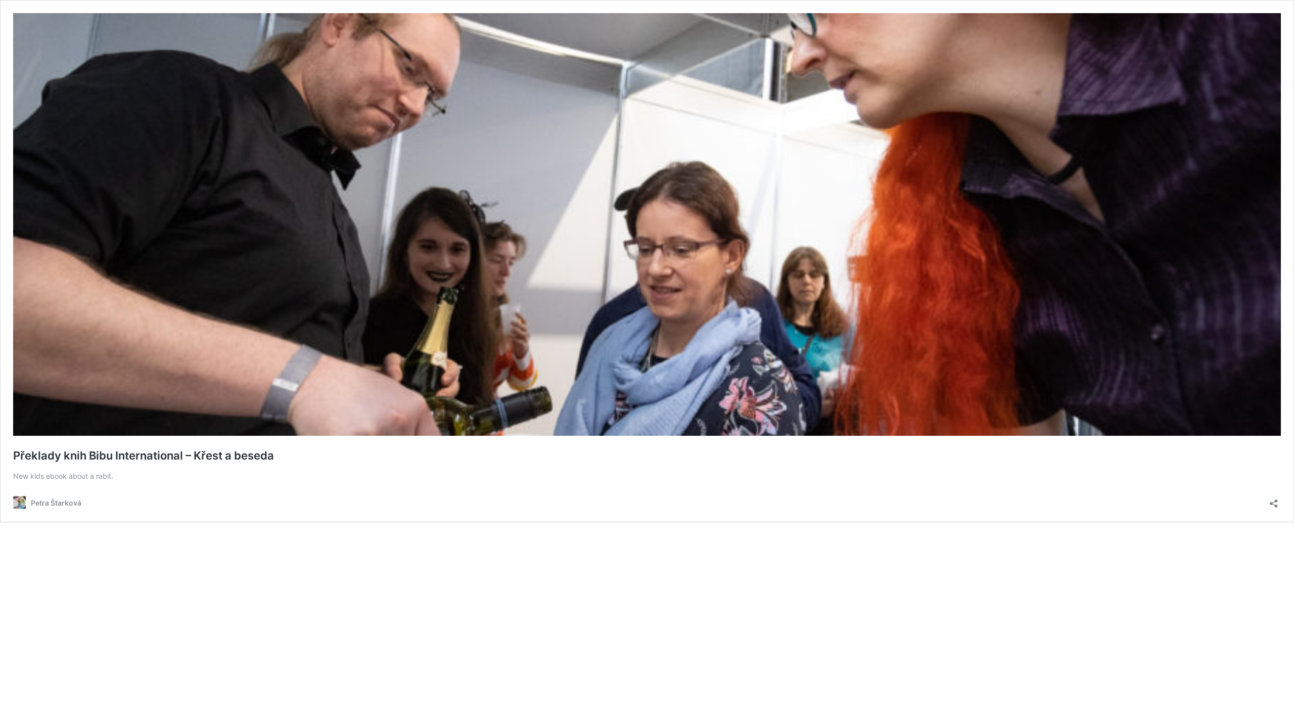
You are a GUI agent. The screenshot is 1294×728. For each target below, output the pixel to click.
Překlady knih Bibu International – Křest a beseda (143, 455)
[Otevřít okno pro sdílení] (1274, 500)
